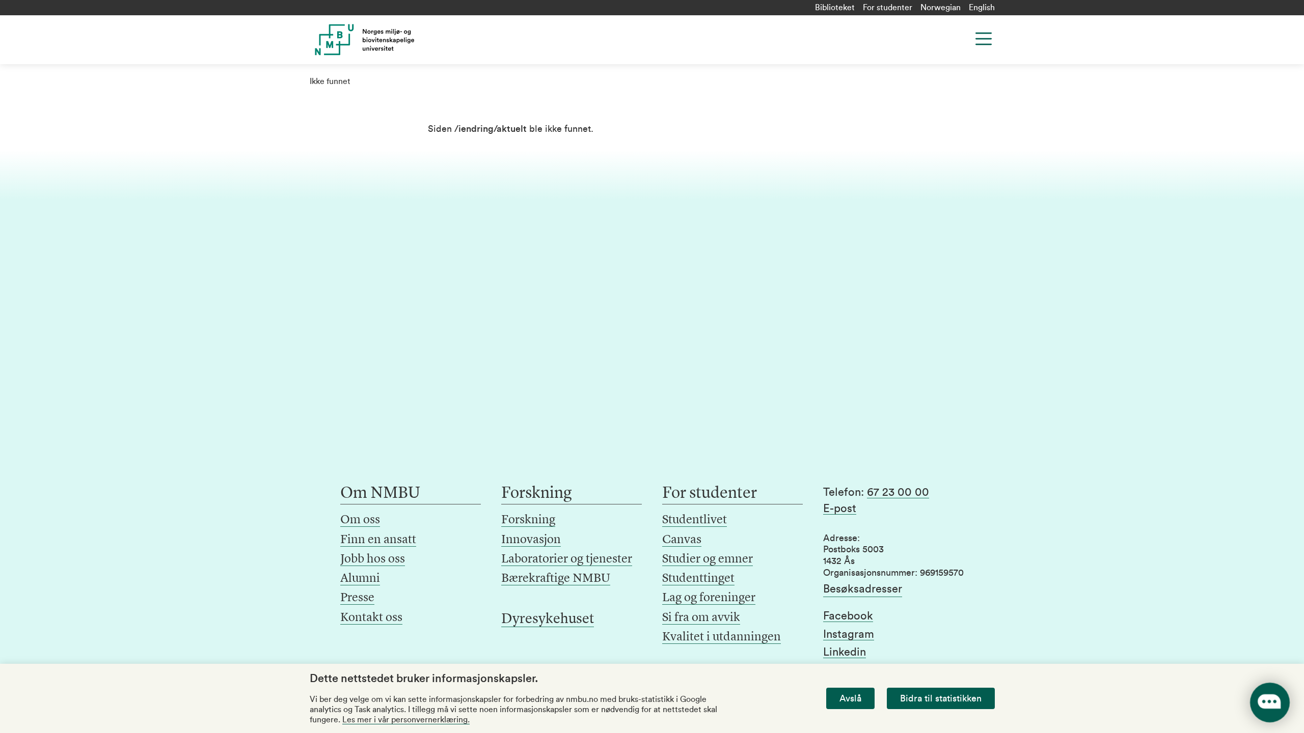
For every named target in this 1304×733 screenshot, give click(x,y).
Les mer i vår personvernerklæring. (406, 720)
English (982, 8)
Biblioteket (835, 8)
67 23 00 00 (898, 492)
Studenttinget (698, 579)
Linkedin (844, 652)
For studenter (887, 8)
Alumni (360, 579)
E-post (839, 508)
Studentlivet (694, 520)
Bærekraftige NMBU (555, 579)
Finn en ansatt (378, 540)
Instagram (848, 634)
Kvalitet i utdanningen (721, 637)
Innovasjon (531, 540)
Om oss (360, 520)
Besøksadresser (862, 589)
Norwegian (940, 8)
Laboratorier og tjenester (566, 559)
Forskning (528, 520)
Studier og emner (707, 559)
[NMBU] (388, 39)
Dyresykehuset (547, 619)
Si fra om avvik (701, 618)
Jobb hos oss (372, 559)
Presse (357, 598)
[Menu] (983, 38)
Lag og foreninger (708, 598)
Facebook (848, 616)
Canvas (681, 540)
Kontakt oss (371, 618)
